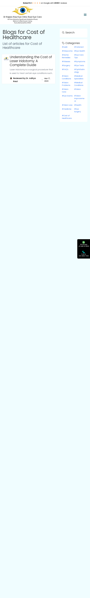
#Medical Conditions (78, 84)
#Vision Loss (67, 105)
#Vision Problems (66, 84)
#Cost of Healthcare (67, 116)
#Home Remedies (66, 56)
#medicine (66, 109)
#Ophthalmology (79, 70)
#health (77, 105)
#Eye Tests (79, 65)
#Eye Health (79, 51)
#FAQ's (65, 69)
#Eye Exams (67, 96)
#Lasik (65, 47)
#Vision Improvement (79, 98)
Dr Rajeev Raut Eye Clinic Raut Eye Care (23, 16)
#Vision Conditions (66, 77)
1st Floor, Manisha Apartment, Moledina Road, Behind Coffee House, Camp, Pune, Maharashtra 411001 (22, 21)
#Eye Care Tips (79, 56)
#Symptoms (79, 61)
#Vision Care (65, 90)
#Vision (77, 89)
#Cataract (79, 47)
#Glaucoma (67, 51)
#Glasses (66, 61)
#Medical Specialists (78, 77)
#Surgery (66, 65)
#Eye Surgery (77, 110)
